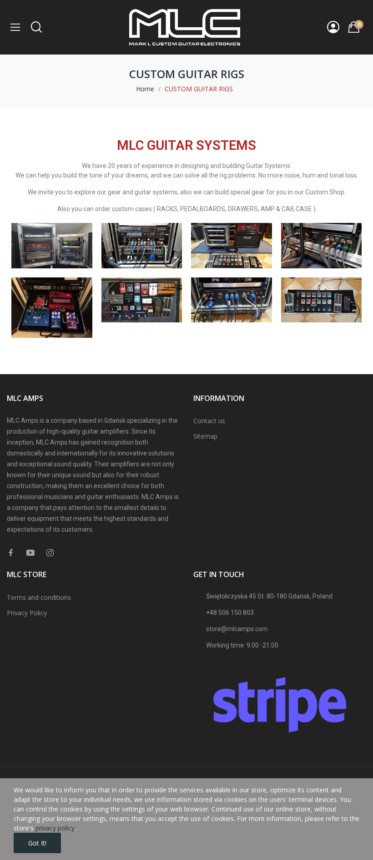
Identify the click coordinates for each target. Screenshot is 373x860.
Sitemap (205, 436)
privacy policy (55, 828)
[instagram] (50, 553)
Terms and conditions (39, 597)
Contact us (209, 420)
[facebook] (11, 553)
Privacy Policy (27, 612)
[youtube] (30, 553)
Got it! (37, 843)
